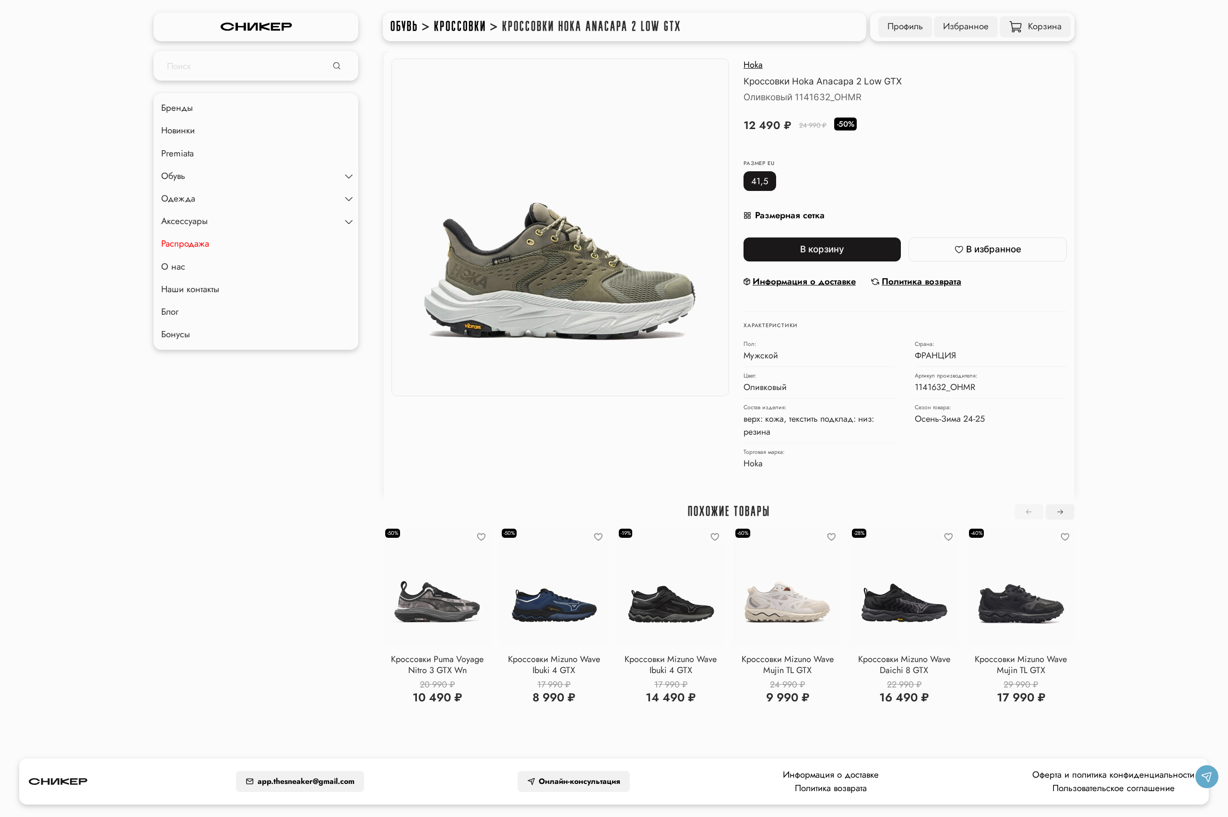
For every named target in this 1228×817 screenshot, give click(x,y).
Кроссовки (460, 26)
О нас (173, 266)
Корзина (1045, 26)
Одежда (178, 198)
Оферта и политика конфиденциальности (1113, 774)
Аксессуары (184, 221)
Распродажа (185, 243)
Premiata (177, 153)
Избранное (966, 26)
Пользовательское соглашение (1113, 787)
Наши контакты (190, 289)
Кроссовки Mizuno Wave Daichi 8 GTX (904, 664)
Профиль (905, 26)
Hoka (753, 65)
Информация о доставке (831, 774)
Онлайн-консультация (579, 781)
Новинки (178, 130)
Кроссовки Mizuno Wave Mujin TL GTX (788, 664)
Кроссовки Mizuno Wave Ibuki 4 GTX (554, 664)
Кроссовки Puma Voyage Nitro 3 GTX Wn (437, 664)
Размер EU (759, 163)
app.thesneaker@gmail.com (306, 781)
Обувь (404, 26)
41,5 (759, 181)
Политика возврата (831, 787)
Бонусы (175, 334)
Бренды (177, 108)
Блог (169, 311)
